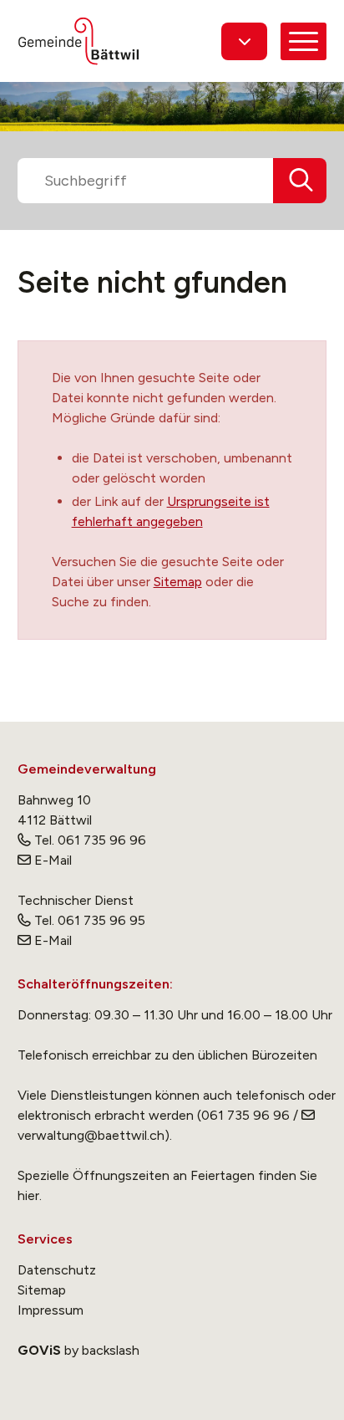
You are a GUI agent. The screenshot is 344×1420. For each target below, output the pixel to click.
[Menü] (303, 41)
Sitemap (178, 582)
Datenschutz (57, 1270)
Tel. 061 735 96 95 (89, 920)
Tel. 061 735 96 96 (90, 840)
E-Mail (53, 860)
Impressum (50, 1310)
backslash (110, 1350)
